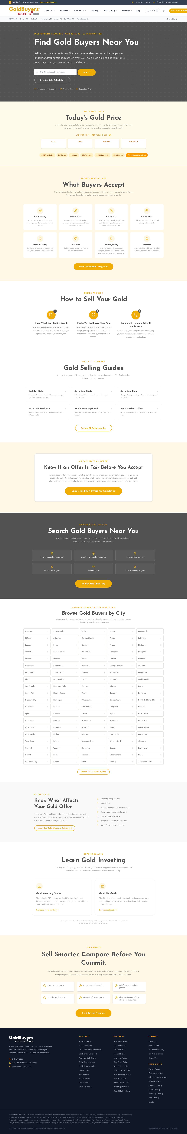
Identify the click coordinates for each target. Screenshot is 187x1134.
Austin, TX (58, 19)
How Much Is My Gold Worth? (90, 1049)
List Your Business (156, 1054)
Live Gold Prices (120, 1058)
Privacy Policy (154, 1069)
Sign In (165, 10)
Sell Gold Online (85, 1087)
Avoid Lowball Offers (87, 1058)
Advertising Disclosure (158, 1077)
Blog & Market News (122, 1091)
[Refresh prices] (110, 135)
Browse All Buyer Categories (93, 266)
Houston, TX (24, 19)
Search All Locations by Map (93, 771)
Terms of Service (156, 1073)
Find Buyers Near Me (93, 1013)
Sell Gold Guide (85, 1041)
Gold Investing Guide (122, 1074)
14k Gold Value (120, 1045)
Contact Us (171, 19)
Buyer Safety (109, 10)
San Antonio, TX (46, 19)
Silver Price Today (121, 1066)
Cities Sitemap (154, 1089)
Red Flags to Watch (121, 1087)
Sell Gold (48, 10)
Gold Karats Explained (88, 1054)
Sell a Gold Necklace (87, 1062)
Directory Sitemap (156, 1093)
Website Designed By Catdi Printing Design (163, 1128)
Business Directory (156, 1049)
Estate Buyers (84, 1078)
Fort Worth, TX (69, 19)
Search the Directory (48, 2)
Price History (118, 155)
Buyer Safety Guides (122, 1082)
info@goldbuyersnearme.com (167, 2)
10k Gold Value (120, 1049)
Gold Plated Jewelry (87, 1066)
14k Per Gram (86, 155)
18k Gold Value (120, 1054)
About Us (152, 1041)
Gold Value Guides (121, 1041)
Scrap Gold (83, 1082)
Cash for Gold (84, 1070)
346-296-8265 (17, 1059)
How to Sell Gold (85, 1045)
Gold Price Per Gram (122, 1070)
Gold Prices (63, 10)
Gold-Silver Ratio (102, 155)
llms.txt (151, 1102)
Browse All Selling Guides (93, 428)
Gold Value (79, 10)
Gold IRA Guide (120, 1078)
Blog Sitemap (154, 1098)
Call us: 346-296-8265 (142, 2)
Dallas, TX (34, 19)
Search (86, 72)
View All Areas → (82, 19)
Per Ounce (62, 155)
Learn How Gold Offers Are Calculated (55, 828)
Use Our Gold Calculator (52, 80)
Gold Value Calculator (138, 155)
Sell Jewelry (84, 1074)
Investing (94, 10)
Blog (138, 10)
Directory (126, 10)
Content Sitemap (155, 1085)
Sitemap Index (154, 1081)
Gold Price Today (47, 155)
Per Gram (74, 155)
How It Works (154, 1045)
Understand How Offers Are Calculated (93, 491)
